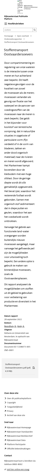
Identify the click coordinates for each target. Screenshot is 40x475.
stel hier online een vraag (18, 469)
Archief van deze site (16, 415)
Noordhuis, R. (10, 326)
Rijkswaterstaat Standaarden (20, 432)
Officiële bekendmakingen (18, 448)
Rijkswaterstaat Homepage (19, 427)
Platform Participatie (16, 444)
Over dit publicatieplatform (19, 398)
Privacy (10, 411)
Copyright (11, 402)
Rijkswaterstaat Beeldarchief (19, 436)
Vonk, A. (20, 326)
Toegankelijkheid (14, 407)
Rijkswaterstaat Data (16, 440)
